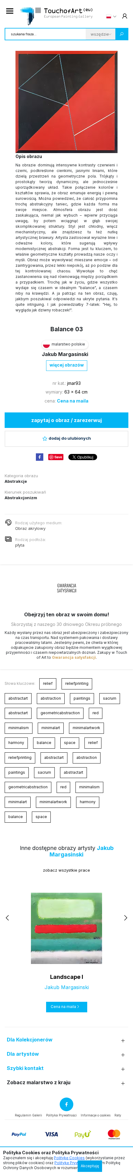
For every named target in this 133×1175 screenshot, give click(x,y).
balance (44, 742)
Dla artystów (23, 1054)
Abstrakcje (16, 481)
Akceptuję (90, 1166)
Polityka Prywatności (61, 1115)
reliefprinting (76, 683)
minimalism (18, 727)
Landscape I (66, 977)
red (95, 713)
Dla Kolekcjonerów (30, 1040)
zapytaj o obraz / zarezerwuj (66, 420)
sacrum (109, 698)
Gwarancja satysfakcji (74, 657)
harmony (16, 742)
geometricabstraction (60, 713)
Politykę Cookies (69, 1157)
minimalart (50, 727)
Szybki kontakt (25, 1068)
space (69, 742)
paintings (82, 698)
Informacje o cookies (95, 1115)
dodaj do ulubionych (70, 438)
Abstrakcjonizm (21, 497)
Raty (117, 1115)
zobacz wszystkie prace (66, 870)
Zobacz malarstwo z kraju (39, 1082)
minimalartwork (86, 727)
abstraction (51, 698)
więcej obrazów (66, 364)
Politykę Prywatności (73, 1162)
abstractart (18, 698)
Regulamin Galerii (28, 1115)
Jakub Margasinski (65, 354)
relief (48, 683)
